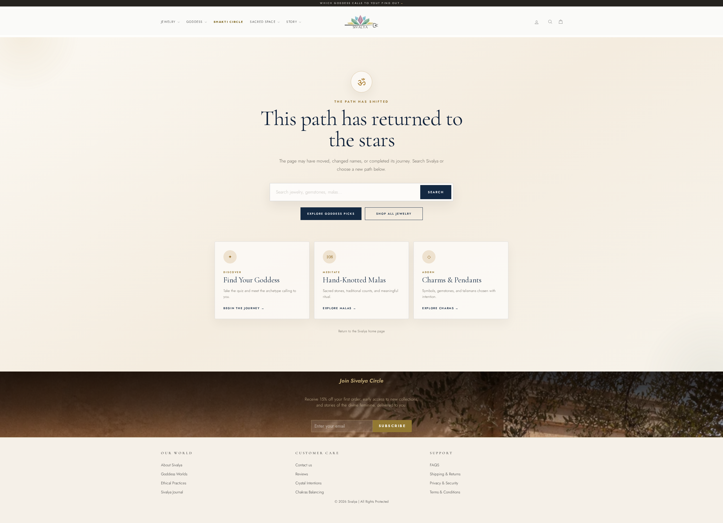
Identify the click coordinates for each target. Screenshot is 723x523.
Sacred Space (263, 21)
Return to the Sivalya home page (361, 331)
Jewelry (169, 21)
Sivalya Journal (172, 492)
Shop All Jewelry (393, 214)
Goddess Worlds (174, 474)
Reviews (301, 474)
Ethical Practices (173, 483)
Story (292, 21)
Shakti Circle (228, 21)
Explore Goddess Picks (331, 214)
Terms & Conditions (445, 492)
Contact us (303, 465)
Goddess (195, 21)
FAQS (434, 465)
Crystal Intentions (308, 483)
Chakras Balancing (309, 492)
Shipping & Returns (445, 474)
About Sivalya (171, 465)
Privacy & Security (444, 483)
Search (436, 192)
